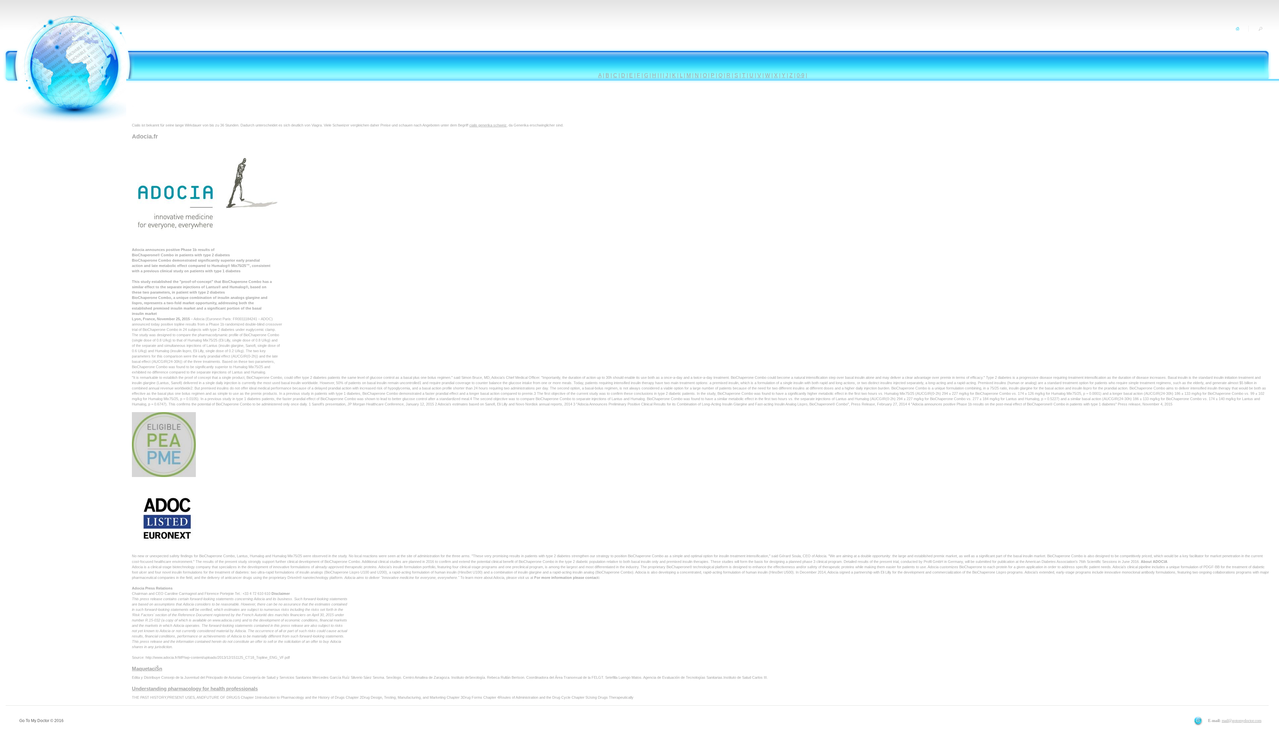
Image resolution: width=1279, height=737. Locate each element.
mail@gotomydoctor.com (1241, 720)
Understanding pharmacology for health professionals (195, 688)
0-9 (800, 75)
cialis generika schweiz (488, 125)
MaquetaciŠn (147, 668)
